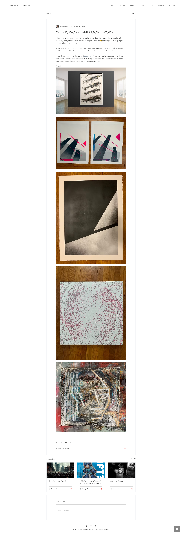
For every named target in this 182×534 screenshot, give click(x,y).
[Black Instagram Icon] (86, 526)
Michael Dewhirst (83, 529)
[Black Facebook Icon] (91, 526)
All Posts (48, 13)
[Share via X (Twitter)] (61, 442)
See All (133, 459)
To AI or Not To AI (57, 481)
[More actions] (125, 26)
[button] (133, 13)
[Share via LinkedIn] (66, 442)
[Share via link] (71, 442)
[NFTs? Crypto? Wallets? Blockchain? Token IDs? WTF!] (91, 470)
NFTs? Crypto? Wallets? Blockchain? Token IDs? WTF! (91, 482)
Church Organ (117, 481)
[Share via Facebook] (57, 442)
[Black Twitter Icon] (95, 526)
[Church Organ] (121, 470)
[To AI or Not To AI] (60, 470)
